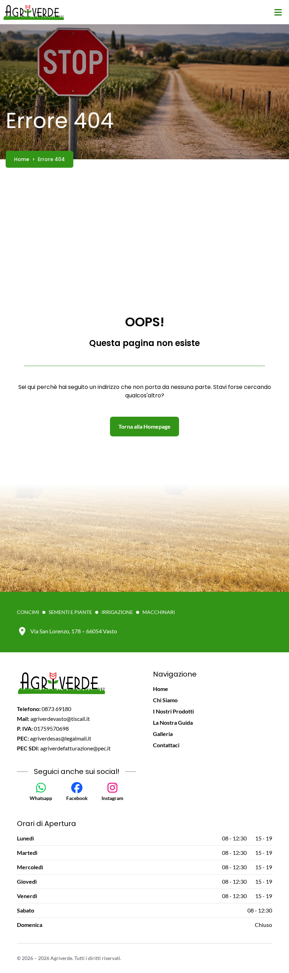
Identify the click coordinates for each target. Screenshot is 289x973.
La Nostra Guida (173, 722)
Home (160, 688)
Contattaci (166, 745)
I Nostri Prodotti (173, 711)
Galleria (163, 733)
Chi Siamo (165, 700)
